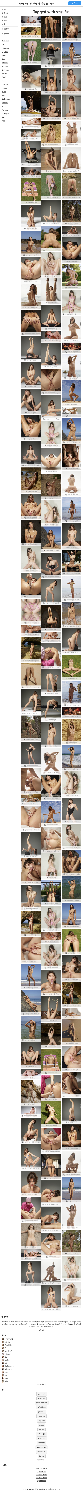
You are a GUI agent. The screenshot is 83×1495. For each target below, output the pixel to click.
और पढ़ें (41, 1330)
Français (5, 110)
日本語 (4, 77)
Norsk (4, 59)
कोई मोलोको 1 (9, 1351)
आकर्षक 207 (41, 1438)
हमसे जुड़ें (75, 3)
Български (6, 113)
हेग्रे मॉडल (41, 1478)
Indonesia (5, 48)
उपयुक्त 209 (41, 1398)
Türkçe (4, 81)
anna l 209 (41, 1394)
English (4, 73)
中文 (3, 121)
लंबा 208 (41, 1429)
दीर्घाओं (6, 13)
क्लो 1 (7, 1363)
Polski (4, 92)
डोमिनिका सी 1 (9, 1369)
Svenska (5, 66)
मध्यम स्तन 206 (41, 1447)
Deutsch (5, 102)
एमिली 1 (7, 1372)
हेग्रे (41, 1468)
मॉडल (5, 20)
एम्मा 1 (7, 1375)
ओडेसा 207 (41, 1443)
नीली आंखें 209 (41, 1407)
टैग (5, 24)
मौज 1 (7, 1357)
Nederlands (6, 99)
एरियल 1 (7, 1354)
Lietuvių (4, 88)
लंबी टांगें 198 (42, 1452)
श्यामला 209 (41, 1416)
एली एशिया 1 (8, 1342)
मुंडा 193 (41, 1456)
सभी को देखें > (41, 1384)
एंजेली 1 (7, 1378)
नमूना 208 (41, 1420)
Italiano (4, 44)
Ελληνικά (5, 70)
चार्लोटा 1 (7, 1360)
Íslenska (5, 62)
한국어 (4, 106)
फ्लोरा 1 (7, 1381)
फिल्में (5, 16)
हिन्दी (3, 117)
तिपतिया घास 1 (9, 1366)
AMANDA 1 (9, 1345)
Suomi (4, 95)
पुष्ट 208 (41, 1425)
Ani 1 (7, 1348)
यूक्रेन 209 (41, 1412)
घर (5, 9)
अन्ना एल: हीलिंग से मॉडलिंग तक (36, 3)
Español (5, 52)
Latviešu (5, 84)
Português (5, 41)
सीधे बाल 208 (41, 1434)
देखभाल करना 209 (41, 1403)
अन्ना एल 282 (9, 1339)
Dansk (4, 55)
